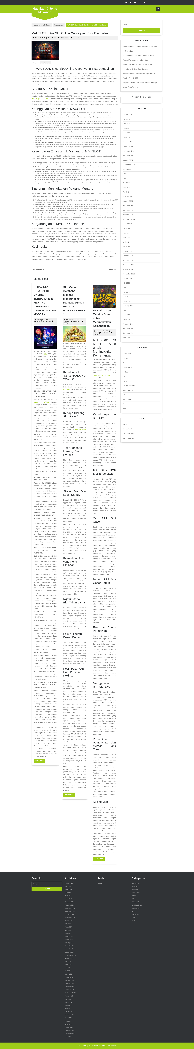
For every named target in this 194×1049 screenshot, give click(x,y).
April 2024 (126, 242)
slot (45, 354)
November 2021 (128, 333)
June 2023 (126, 287)
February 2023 (128, 306)
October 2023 (128, 269)
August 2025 (127, 169)
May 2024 (126, 237)
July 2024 (126, 228)
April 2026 (126, 133)
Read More (40, 761)
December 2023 (128, 260)
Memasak (126, 363)
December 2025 (128, 151)
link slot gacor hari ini (40, 99)
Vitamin (125, 404)
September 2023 (129, 274)
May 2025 (126, 183)
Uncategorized (59, 25)
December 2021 (128, 328)
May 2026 (126, 128)
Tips (124, 395)
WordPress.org (128, 438)
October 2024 (128, 215)
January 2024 (128, 256)
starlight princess (129, 385)
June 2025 (126, 178)
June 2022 (126, 310)
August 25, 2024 (40, 38)
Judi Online (127, 354)
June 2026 (126, 124)
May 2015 (126, 338)
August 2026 (127, 114)
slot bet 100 (127, 381)
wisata (125, 408)
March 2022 (127, 319)
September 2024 (129, 219)
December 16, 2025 (72, 319)
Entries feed (127, 429)
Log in (125, 424)
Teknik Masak (128, 390)
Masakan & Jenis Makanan (41, 25)
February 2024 (128, 251)
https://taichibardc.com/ (102, 375)
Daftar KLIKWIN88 (42, 402)
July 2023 (126, 283)
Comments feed (128, 433)
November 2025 (128, 155)
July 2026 (126, 119)
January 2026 (128, 146)
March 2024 (127, 246)
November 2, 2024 (102, 331)
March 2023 (127, 301)
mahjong (66, 389)
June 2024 (126, 233)
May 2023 (126, 292)
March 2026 (127, 137)
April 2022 (126, 315)
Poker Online (127, 367)
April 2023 (126, 297)
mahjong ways (80, 429)
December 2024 (128, 205)
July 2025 (126, 174)
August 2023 (127, 278)
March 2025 (127, 192)
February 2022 (128, 324)
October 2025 (128, 160)
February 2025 (128, 196)
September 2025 (129, 165)
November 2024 (128, 210)
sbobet (125, 372)
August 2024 (127, 224)
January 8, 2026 (42, 319)
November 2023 (128, 265)
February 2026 (128, 142)
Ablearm (53, 38)
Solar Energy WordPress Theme (91, 1046)
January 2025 (128, 201)
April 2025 (126, 187)
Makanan (126, 358)
